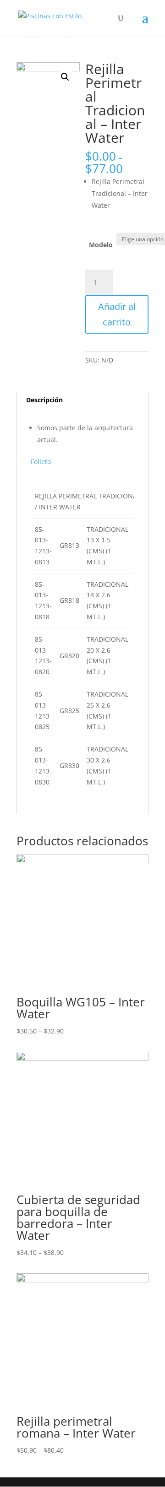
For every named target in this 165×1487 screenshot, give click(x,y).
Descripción (44, 399)
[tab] (82, 400)
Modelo (101, 244)
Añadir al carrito (117, 314)
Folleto (41, 461)
